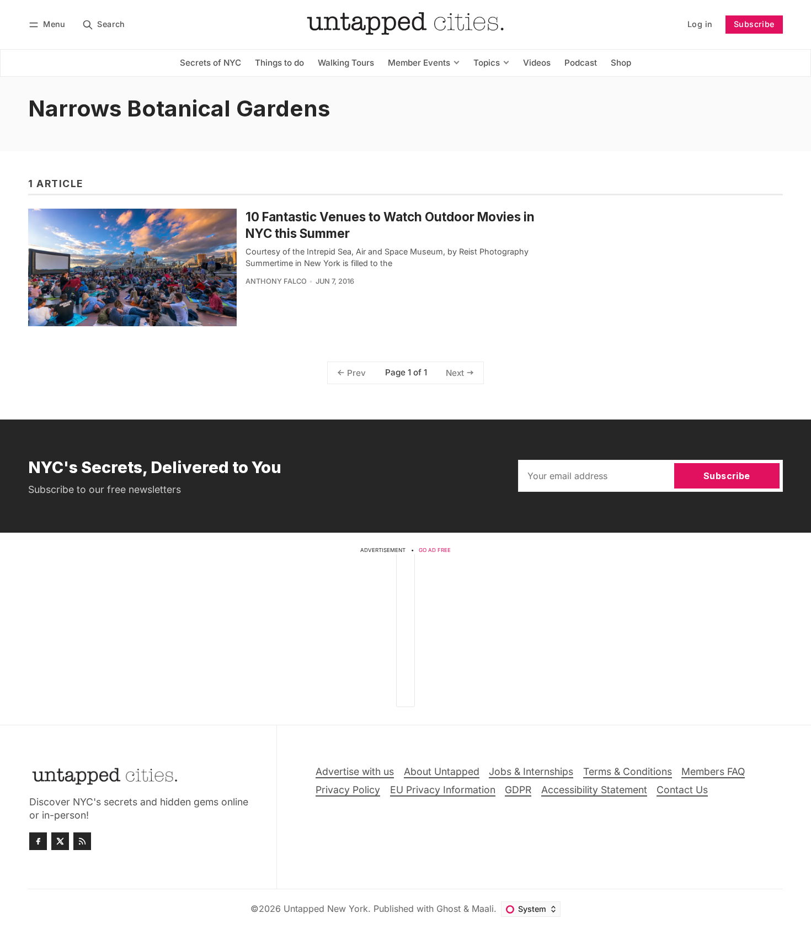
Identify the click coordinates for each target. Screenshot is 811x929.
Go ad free (435, 550)
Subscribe (754, 24)
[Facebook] (38, 841)
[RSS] (82, 841)
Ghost (448, 908)
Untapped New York (326, 908)
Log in (699, 24)
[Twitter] (60, 841)
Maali (483, 908)
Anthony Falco (276, 281)
